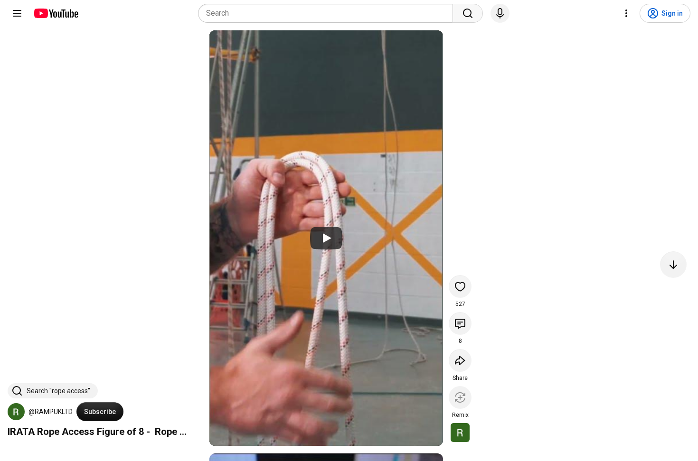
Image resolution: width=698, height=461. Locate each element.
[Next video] (673, 264)
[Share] (460, 360)
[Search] (468, 13)
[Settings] (626, 13)
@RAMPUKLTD (50, 411)
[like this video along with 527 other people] (460, 286)
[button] (16, 411)
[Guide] (17, 13)
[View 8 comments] (460, 323)
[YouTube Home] (56, 13)
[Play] (326, 238)
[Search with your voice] (499, 13)
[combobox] (328, 13)
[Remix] (460, 397)
